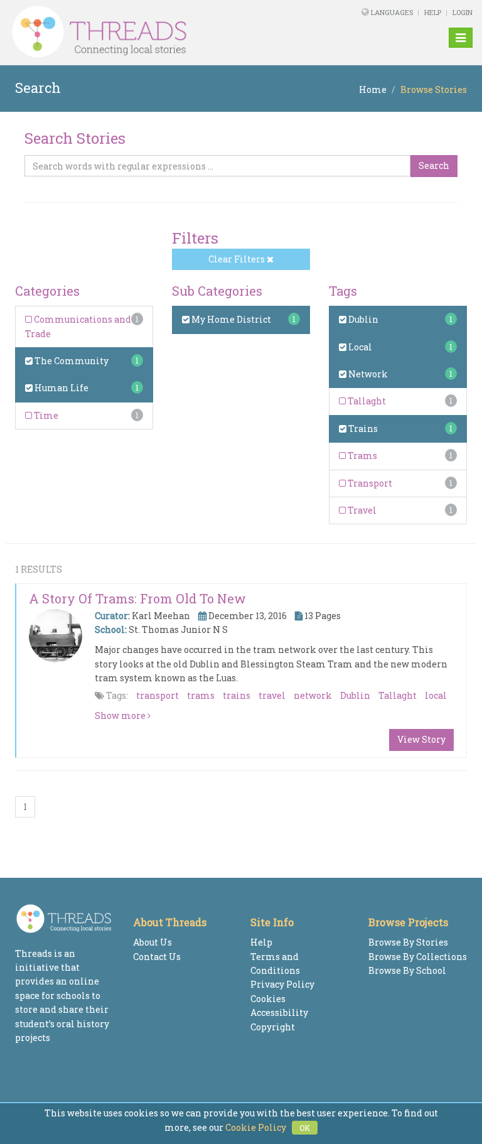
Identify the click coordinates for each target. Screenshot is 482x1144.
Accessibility (279, 1012)
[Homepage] (152, 32)
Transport (369, 483)
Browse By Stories (408, 942)
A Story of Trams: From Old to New (137, 598)
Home (373, 89)
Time (45, 415)
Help (432, 12)
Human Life (60, 388)
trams (201, 695)
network (313, 695)
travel (272, 695)
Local (359, 347)
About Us (152, 942)
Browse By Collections (417, 957)
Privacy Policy (282, 984)
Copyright (272, 1027)
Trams (361, 455)
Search (434, 165)
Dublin (362, 319)
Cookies (268, 999)
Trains (362, 428)
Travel (361, 510)
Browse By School (407, 970)
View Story (421, 739)
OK (304, 1128)
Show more (121, 715)
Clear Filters (237, 259)
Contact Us (157, 957)
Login (463, 12)
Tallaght (366, 401)
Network (367, 374)
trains (236, 695)
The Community (71, 361)
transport (157, 695)
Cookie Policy (255, 1127)
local (436, 695)
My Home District (230, 319)
